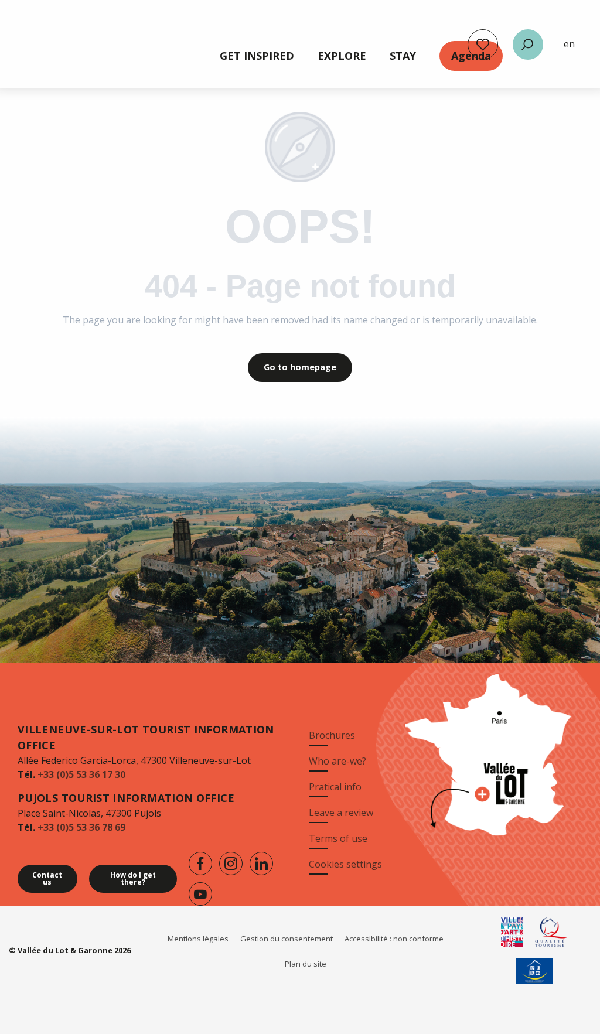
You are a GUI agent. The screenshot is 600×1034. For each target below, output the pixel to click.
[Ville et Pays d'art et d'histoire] (512, 932)
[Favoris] (483, 44)
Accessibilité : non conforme (394, 938)
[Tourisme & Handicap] (534, 971)
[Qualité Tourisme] (551, 932)
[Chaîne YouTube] (200, 894)
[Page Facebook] (200, 863)
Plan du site (305, 963)
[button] (528, 44)
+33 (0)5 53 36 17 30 (81, 774)
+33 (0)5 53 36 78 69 (81, 827)
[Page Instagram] (231, 863)
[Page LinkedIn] (261, 863)
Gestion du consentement (286, 938)
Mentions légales (198, 938)
